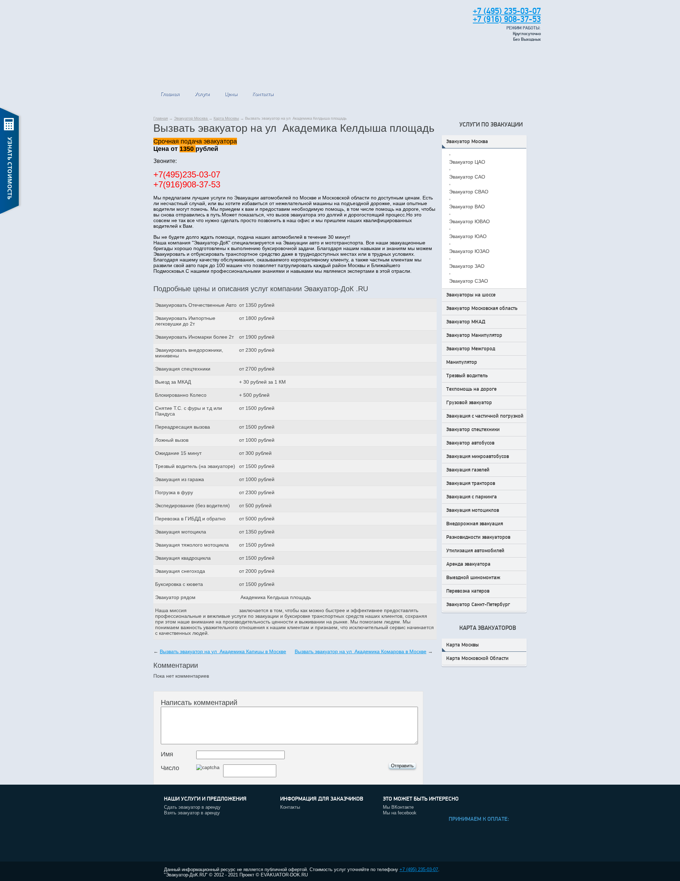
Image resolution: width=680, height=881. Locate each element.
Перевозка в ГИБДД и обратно (190, 518)
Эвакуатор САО (467, 177)
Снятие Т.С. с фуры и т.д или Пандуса (188, 411)
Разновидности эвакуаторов (478, 537)
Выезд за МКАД (173, 382)
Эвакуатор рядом (175, 597)
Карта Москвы (226, 118)
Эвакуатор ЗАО (466, 266)
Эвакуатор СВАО (468, 191)
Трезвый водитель (467, 375)
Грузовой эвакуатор (469, 402)
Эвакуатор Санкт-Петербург (478, 604)
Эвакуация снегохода (180, 571)
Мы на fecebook (399, 812)
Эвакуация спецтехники (182, 369)
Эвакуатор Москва (191, 118)
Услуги (202, 94)
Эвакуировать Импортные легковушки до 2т (185, 321)
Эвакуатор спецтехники (473, 429)
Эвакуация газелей (467, 470)
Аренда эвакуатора (468, 564)
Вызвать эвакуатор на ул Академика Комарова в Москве (360, 651)
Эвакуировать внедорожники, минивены (189, 352)
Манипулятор (461, 362)
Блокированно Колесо (180, 395)
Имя (167, 754)
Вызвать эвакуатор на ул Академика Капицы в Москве (223, 651)
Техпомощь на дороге (471, 389)
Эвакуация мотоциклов (472, 510)
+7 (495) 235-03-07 (419, 869)
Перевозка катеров (467, 591)
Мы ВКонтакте (398, 807)
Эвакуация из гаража (179, 479)
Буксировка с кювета (179, 584)
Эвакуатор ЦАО (467, 162)
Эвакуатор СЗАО (468, 281)
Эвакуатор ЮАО (468, 236)
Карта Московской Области (477, 658)
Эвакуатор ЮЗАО (469, 251)
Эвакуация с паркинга (471, 496)
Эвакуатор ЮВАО (469, 221)
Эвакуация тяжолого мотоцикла (192, 545)
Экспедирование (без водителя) (192, 505)
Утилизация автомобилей (475, 550)
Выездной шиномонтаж (473, 577)
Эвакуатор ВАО (467, 206)
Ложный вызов (171, 440)
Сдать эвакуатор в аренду (192, 807)
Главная (170, 94)
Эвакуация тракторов (470, 483)
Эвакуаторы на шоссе (470, 295)
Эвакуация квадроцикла (183, 558)
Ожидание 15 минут (178, 453)
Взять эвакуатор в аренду (192, 812)
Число (170, 768)
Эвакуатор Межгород (470, 348)
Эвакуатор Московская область (481, 308)
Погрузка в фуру (174, 492)
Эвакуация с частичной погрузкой (484, 416)
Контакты (262, 94)
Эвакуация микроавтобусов (477, 456)
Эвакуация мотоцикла (180, 532)
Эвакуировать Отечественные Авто (196, 305)
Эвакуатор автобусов (470, 443)
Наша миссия (171, 610)
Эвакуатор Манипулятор (474, 335)
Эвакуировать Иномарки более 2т (194, 337)
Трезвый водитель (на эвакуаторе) (195, 466)
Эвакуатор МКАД (465, 321)
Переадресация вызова (182, 427)
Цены (231, 94)
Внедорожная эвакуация (474, 523)
